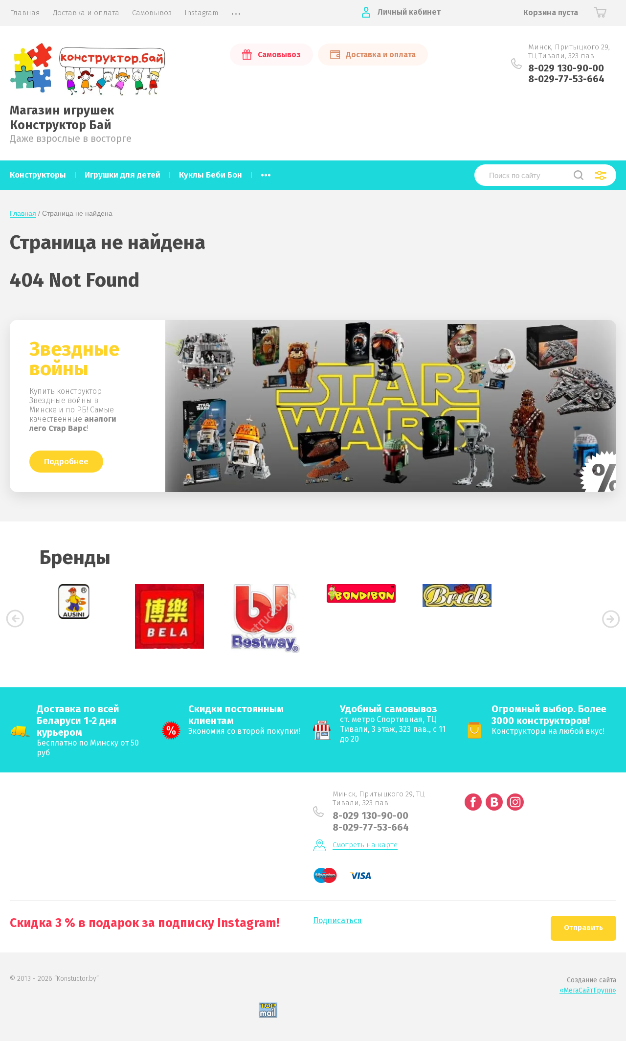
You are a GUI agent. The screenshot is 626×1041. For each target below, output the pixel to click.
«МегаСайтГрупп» (587, 990)
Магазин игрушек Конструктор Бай (62, 118)
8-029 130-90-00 (566, 68)
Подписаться (337, 920)
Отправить (583, 927)
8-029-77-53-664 (566, 79)
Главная (23, 213)
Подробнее (66, 461)
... (266, 172)
